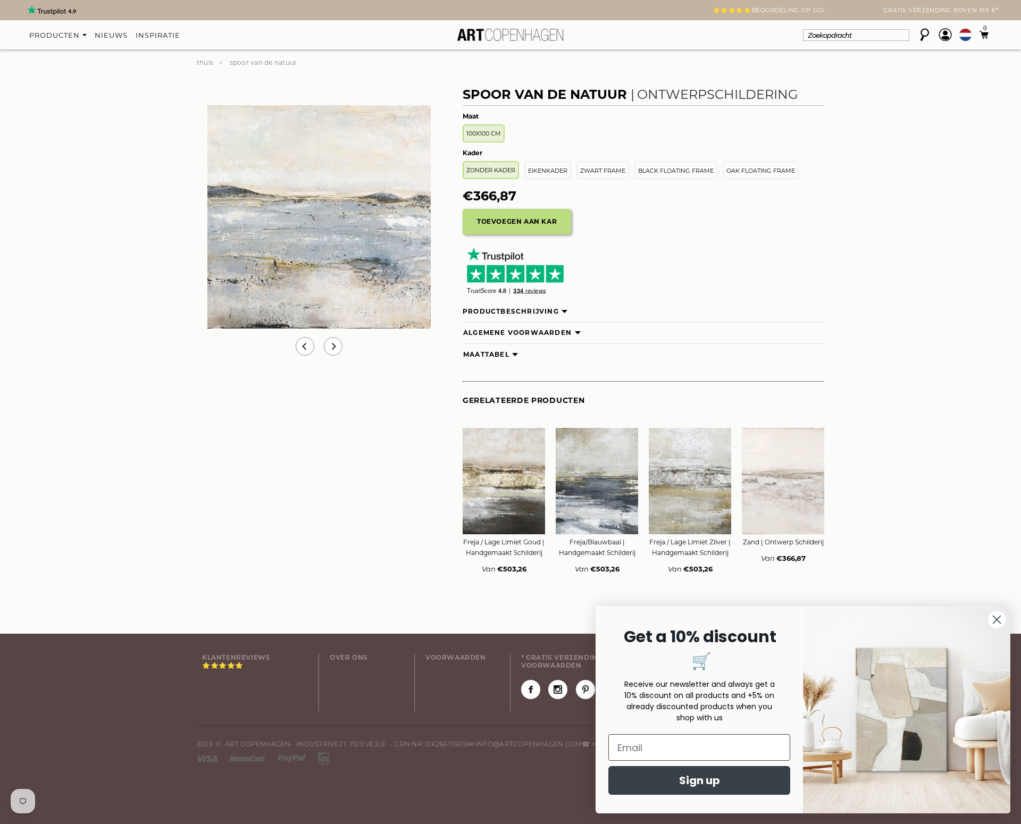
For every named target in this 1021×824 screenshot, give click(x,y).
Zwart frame (602, 170)
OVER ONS (349, 657)
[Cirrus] (323, 758)
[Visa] (208, 758)
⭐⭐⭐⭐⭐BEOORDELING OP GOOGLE (510, 10)
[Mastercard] (248, 758)
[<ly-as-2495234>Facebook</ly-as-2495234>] (530, 689)
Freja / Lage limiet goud (504, 547)
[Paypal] (292, 758)
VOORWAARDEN (455, 657)
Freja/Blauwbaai (597, 547)
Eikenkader (547, 170)
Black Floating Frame (676, 170)
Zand (783, 542)
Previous (305, 346)
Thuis (205, 62)
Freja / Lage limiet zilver (690, 547)
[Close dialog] (996, 619)
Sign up (699, 780)
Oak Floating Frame (760, 170)
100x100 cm (483, 133)
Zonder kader (490, 170)
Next (203, 11)
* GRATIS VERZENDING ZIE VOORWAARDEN (568, 661)
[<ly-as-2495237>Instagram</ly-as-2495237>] (557, 689)
